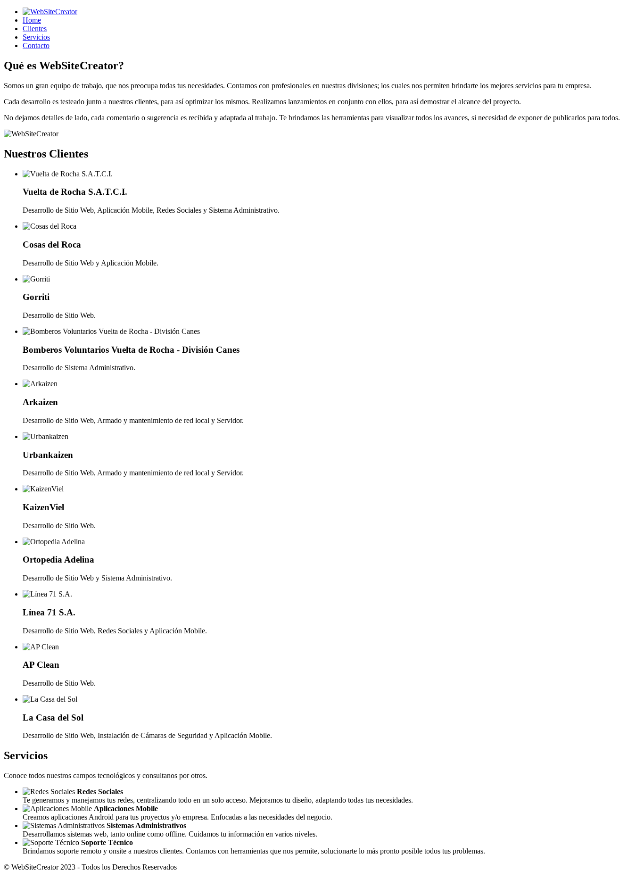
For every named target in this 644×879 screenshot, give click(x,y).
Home (32, 20)
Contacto (36, 45)
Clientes (35, 29)
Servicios (36, 37)
